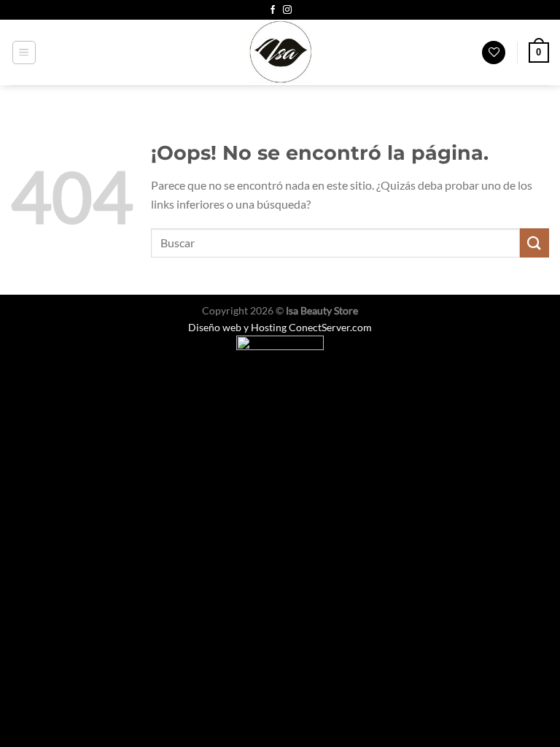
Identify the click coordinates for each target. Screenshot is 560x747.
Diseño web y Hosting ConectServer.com (280, 327)
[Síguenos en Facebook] (272, 10)
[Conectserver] (280, 350)
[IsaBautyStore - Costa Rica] (280, 52)
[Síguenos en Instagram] (287, 10)
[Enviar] (534, 242)
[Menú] (24, 52)
